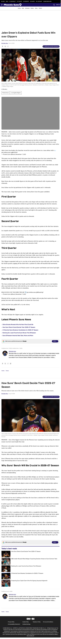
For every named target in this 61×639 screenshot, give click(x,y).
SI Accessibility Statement (14, 624)
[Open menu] (2, 5)
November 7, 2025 (21, 154)
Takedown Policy (37, 622)
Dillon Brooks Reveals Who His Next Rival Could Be (18, 324)
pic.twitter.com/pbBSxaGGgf (35, 292)
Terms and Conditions (48, 622)
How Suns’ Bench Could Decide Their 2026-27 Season (19, 327)
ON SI (7, 1)
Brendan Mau (4, 43)
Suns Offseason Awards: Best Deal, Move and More (18, 335)
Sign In (58, 4)
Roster (32, 8)
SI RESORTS (26, 1)
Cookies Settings (26, 624)
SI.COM (3, 1)
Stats (36, 8)
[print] (11, 364)
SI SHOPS (32, 1)
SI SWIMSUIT (12, 1)
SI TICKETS (19, 1)
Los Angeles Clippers (16, 92)
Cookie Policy (25, 622)
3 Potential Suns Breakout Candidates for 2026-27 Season (20, 330)
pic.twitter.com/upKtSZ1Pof (9, 152)
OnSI (23, 8)
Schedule (27, 8)
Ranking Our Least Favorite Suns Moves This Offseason (19, 333)
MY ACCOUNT (39, 1)
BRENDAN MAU (12, 351)
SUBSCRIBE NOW (47, 1)
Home (19, 8)
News (7, 370)
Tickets (40, 8)
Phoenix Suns (5, 92)
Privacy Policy (11, 622)
